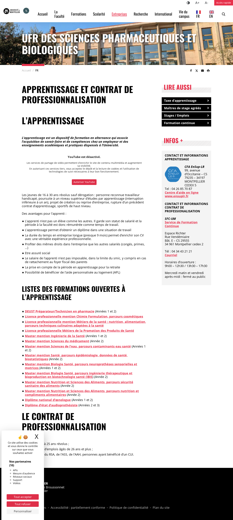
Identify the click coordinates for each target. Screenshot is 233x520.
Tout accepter (23, 497)
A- (208, 2)
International (163, 14)
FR (198, 16)
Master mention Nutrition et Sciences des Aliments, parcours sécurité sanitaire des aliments (79, 384)
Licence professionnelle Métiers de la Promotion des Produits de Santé (79, 331)
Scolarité (99, 14)
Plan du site (161, 508)
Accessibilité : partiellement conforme (78, 508)
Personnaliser (23, 511)
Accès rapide (223, 2)
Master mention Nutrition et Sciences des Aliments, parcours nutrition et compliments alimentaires (82, 393)
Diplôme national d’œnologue (48, 400)
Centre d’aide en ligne (182, 192)
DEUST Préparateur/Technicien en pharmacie (59, 311)
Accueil (43, 14)
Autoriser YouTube (84, 182)
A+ (198, 2)
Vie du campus (184, 14)
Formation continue (179, 123)
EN (211, 16)
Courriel (171, 255)
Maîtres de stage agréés (182, 108)
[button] (202, 71)
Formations (78, 14)
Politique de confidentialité (129, 508)
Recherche (141, 14)
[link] (191, 71)
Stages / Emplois (176, 115)
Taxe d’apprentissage (180, 100)
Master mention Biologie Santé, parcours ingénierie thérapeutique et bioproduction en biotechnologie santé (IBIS (78, 375)
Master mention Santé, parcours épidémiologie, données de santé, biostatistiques (76, 357)
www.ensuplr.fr (176, 196)
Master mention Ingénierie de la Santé (55, 336)
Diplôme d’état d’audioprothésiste (51, 405)
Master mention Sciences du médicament (57, 341)
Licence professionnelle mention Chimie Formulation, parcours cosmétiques (84, 316)
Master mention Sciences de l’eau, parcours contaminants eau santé (78, 346)
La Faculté (59, 14)
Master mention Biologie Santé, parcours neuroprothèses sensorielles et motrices (81, 366)
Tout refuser (23, 504)
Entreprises (119, 14)
